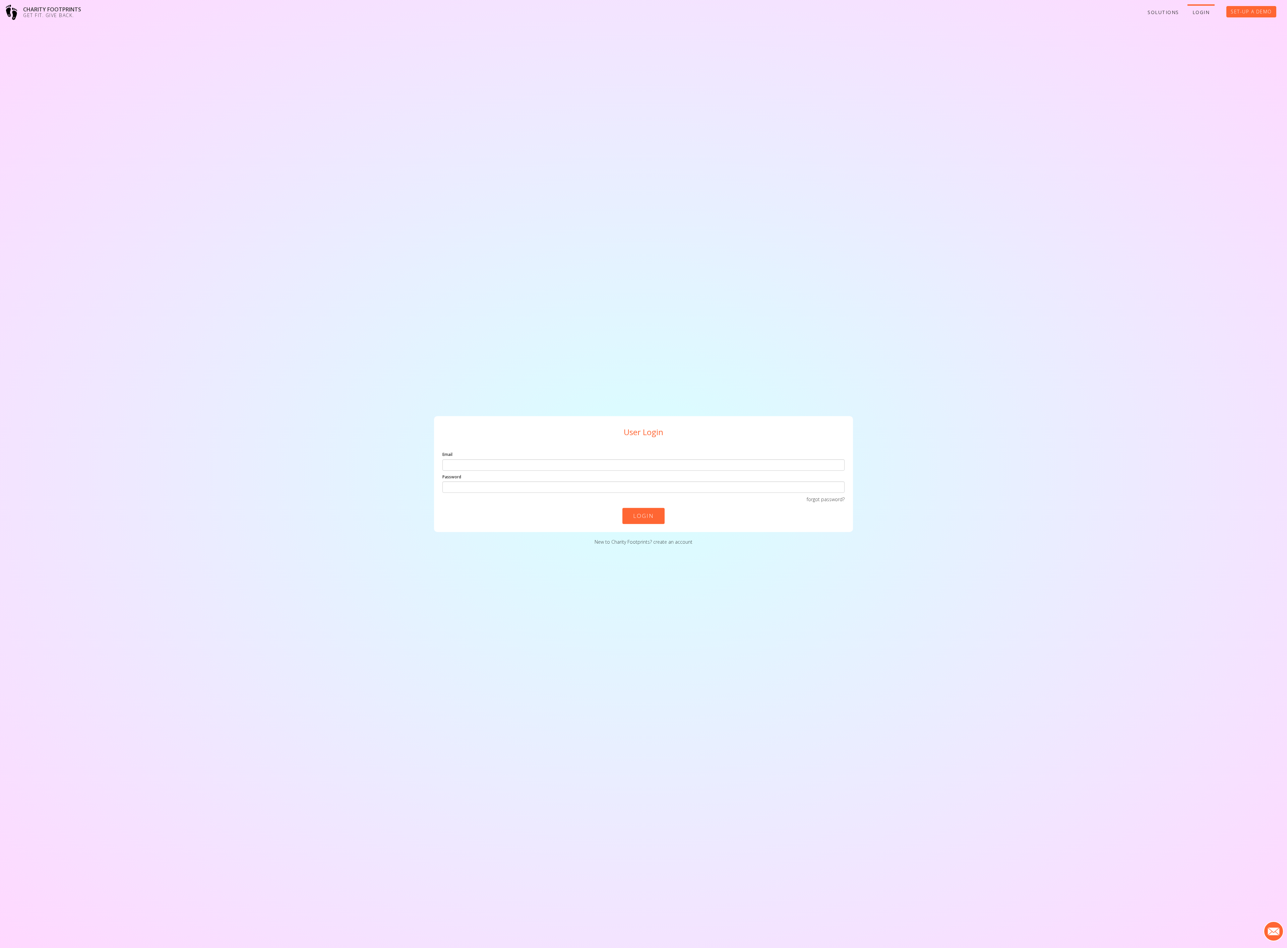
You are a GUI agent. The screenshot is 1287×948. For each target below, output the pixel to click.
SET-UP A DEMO (1251, 11)
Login (1201, 12)
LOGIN (643, 516)
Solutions (1163, 12)
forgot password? (826, 499)
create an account (672, 542)
